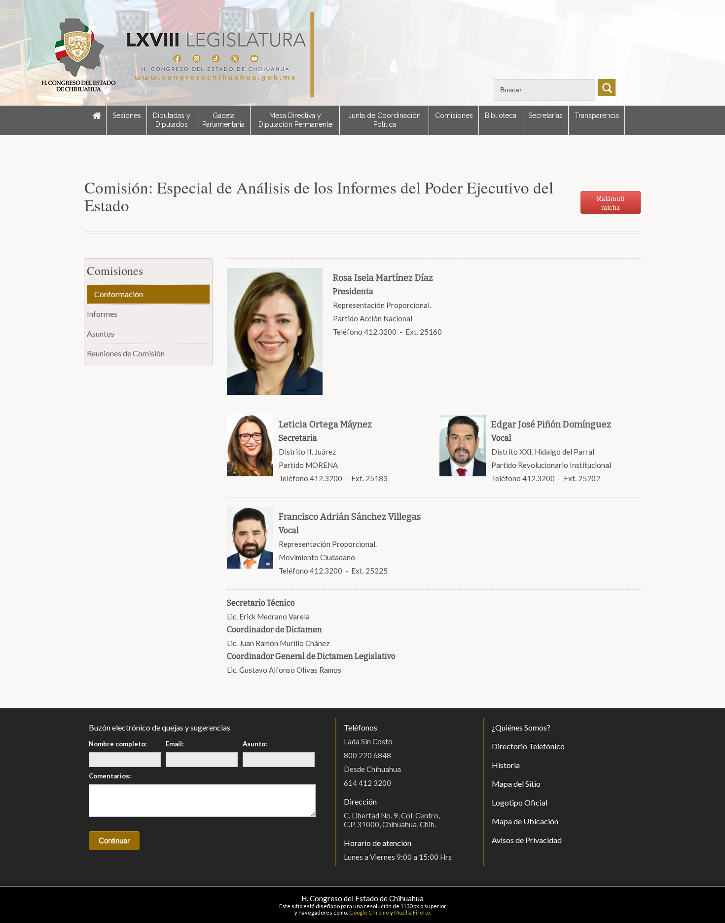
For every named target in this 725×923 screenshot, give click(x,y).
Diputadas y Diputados (171, 120)
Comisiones (454, 115)
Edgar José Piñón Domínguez (551, 424)
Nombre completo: (117, 744)
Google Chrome (369, 912)
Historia (506, 764)
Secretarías (545, 115)
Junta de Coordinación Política (384, 120)
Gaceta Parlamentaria (223, 120)
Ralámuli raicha (610, 202)
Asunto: (255, 744)
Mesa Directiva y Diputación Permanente (295, 120)
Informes (102, 313)
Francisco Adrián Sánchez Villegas (350, 516)
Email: (174, 744)
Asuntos (100, 333)
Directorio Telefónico (528, 746)
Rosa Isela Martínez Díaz (383, 277)
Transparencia (597, 115)
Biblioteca (500, 115)
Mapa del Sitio (516, 783)
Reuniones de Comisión (126, 353)
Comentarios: (110, 776)
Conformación (118, 294)
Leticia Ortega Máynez (325, 424)
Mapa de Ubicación (525, 821)
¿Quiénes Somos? (521, 727)
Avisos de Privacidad (527, 840)
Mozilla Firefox (412, 912)
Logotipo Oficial (519, 802)
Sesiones (126, 115)
